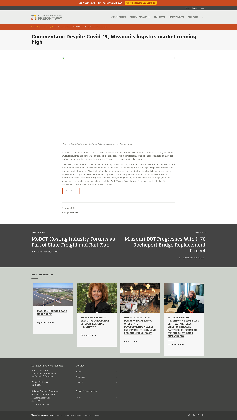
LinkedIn (80, 382)
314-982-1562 (41, 382)
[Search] (203, 17)
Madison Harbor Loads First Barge (52, 312)
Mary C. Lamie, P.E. (39, 370)
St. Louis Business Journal (104, 144)
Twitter (79, 371)
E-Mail (38, 385)
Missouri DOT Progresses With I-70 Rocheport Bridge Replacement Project (165, 245)
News (75, 212)
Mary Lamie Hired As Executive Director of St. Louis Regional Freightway (95, 322)
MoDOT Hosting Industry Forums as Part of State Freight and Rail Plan (73, 242)
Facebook (80, 377)
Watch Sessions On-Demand (140, 3)
